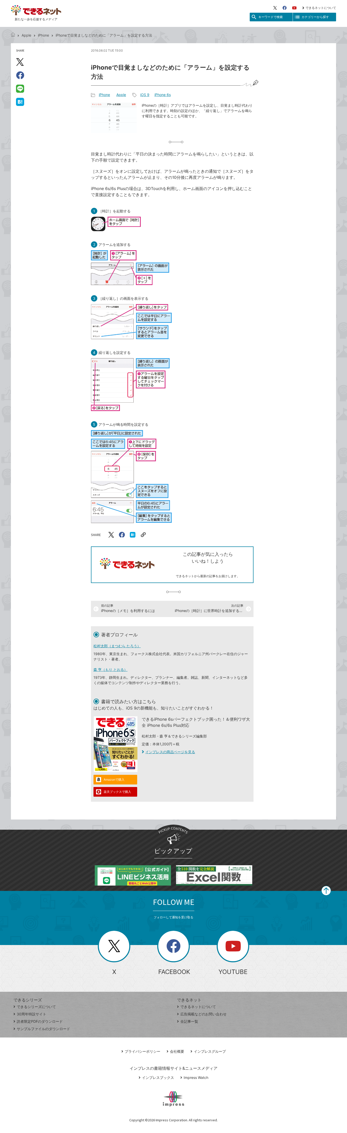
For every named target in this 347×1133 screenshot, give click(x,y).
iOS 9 (144, 94)
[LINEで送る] (20, 88)
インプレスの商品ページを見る (170, 752)
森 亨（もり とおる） (110, 669)
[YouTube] (294, 7)
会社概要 (177, 1051)
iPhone (43, 35)
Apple (26, 35)
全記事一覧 (189, 1021)
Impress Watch (196, 1077)
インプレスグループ (210, 1051)
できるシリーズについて (36, 1006)
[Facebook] (284, 7)
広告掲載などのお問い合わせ (203, 1014)
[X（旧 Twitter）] (275, 8)
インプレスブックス (158, 1077)
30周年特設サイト (31, 1014)
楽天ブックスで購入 (117, 792)
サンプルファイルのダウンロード (43, 1029)
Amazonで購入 (114, 779)
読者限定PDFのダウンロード (40, 1021)
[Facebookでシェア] (20, 75)
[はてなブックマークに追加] (20, 102)
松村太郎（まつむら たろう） (117, 646)
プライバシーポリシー (142, 1051)
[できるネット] (13, 35)
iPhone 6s (162, 94)
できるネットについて (321, 8)
